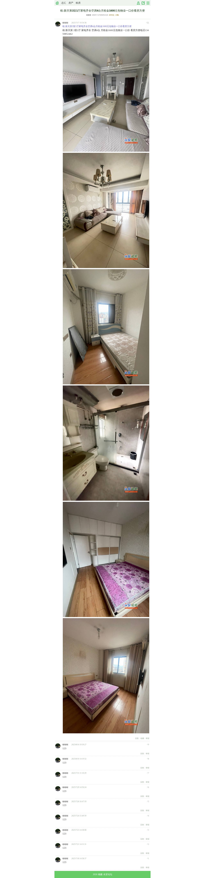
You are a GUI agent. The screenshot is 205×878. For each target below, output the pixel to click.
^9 (148, 744)
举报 (147, 738)
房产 (71, 3)
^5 (148, 801)
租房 (78, 3)
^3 (148, 830)
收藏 (142, 738)
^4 (148, 816)
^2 (148, 844)
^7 (148, 773)
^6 (148, 787)
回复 (137, 738)
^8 (148, 759)
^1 (148, 858)
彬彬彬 (88, 15)
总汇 (63, 3)
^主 (147, 23)
